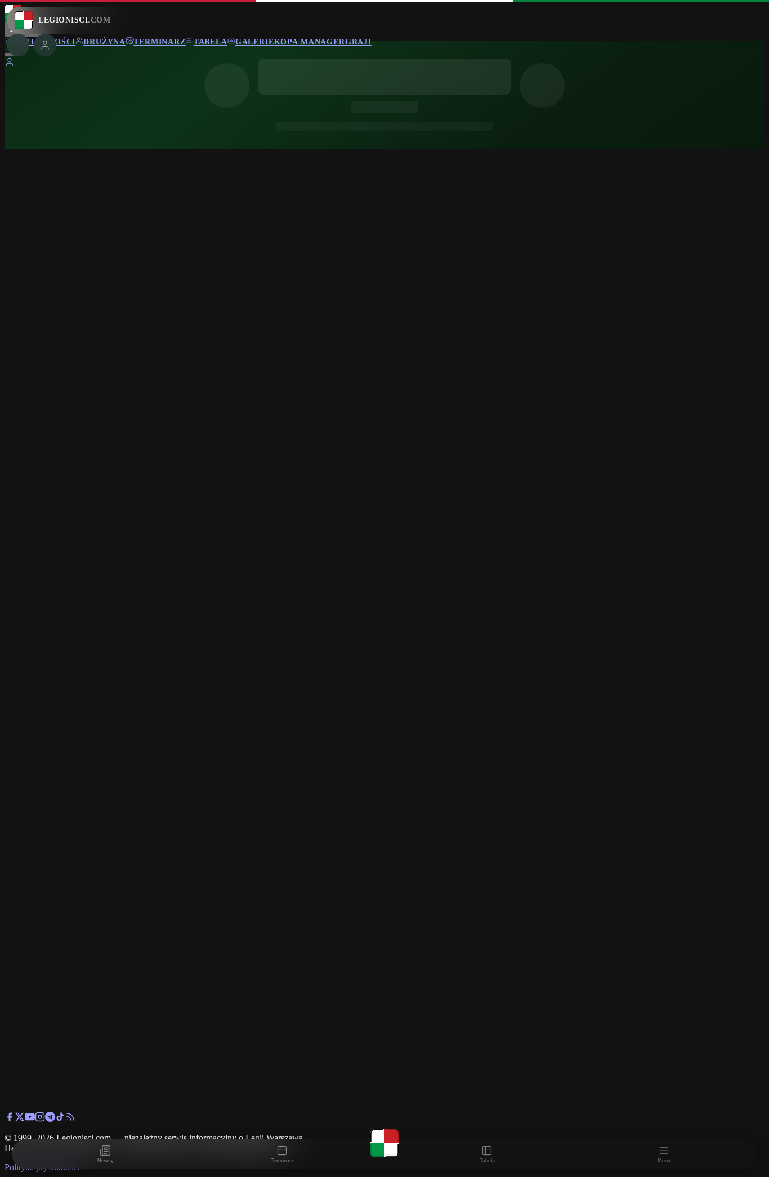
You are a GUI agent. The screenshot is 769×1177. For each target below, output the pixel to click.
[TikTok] (60, 1119)
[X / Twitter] (20, 1119)
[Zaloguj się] (10, 64)
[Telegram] (50, 1119)
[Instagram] (40, 1119)
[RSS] (70, 1119)
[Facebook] (10, 1119)
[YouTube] (30, 1119)
